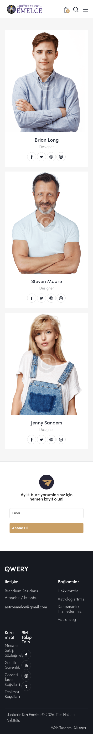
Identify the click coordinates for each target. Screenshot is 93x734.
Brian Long (47, 140)
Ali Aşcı (79, 727)
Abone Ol (20, 528)
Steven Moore (46, 281)
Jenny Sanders (46, 422)
